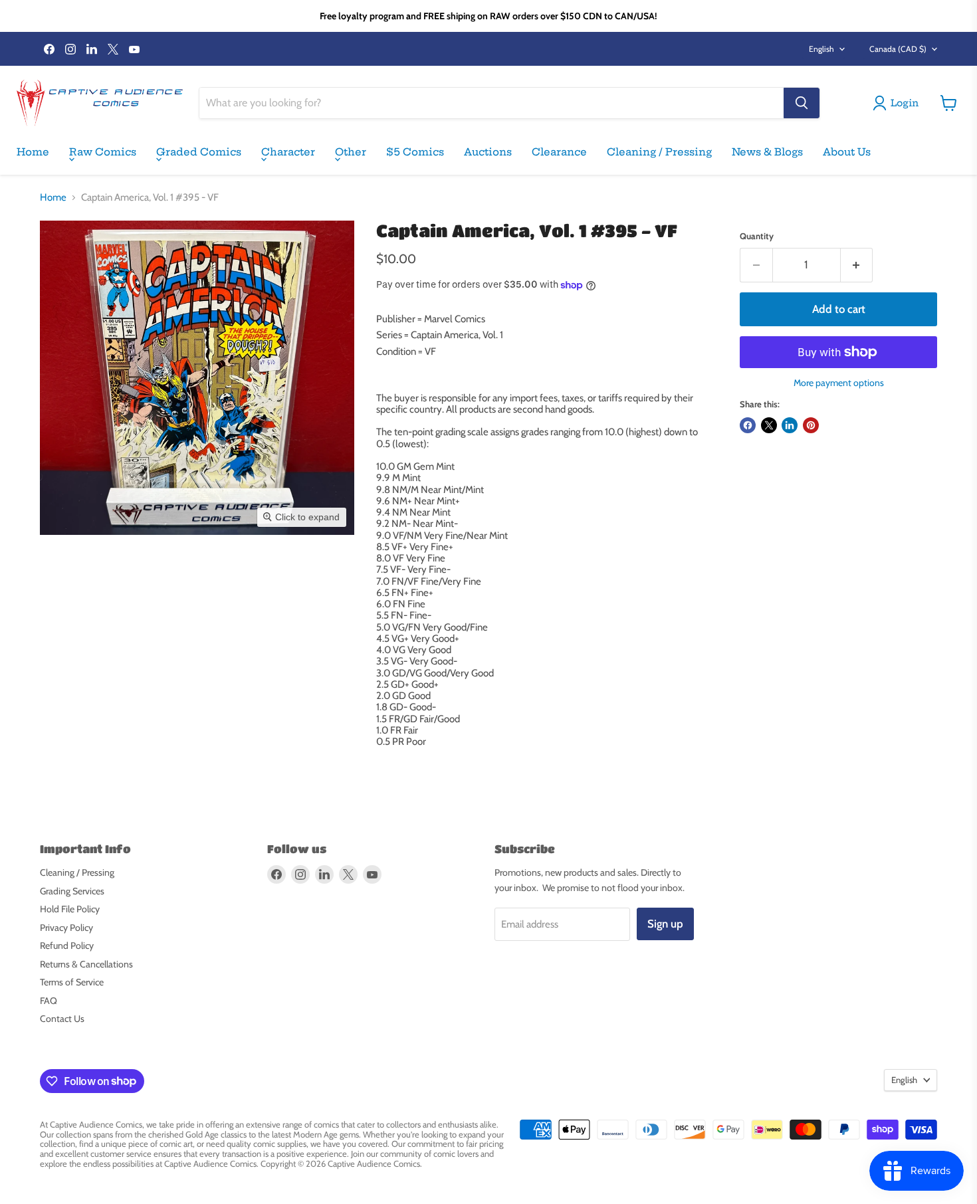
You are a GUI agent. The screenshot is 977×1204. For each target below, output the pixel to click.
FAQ (48, 1001)
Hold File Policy (70, 909)
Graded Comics (198, 152)
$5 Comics (415, 152)
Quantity (757, 236)
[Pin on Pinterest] (811, 425)
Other (350, 152)
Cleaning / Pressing (659, 152)
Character (288, 152)
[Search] (801, 103)
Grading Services (72, 891)
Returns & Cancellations (86, 964)
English (821, 49)
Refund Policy (67, 946)
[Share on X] (769, 425)
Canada (897, 49)
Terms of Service (72, 982)
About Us (847, 152)
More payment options (839, 382)
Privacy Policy (66, 928)
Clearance (559, 152)
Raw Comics (102, 152)
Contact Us (62, 1019)
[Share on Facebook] (748, 425)
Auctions (488, 152)
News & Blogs (767, 152)
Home (33, 152)
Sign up (665, 923)
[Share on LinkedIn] (790, 425)
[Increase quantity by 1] (857, 265)
